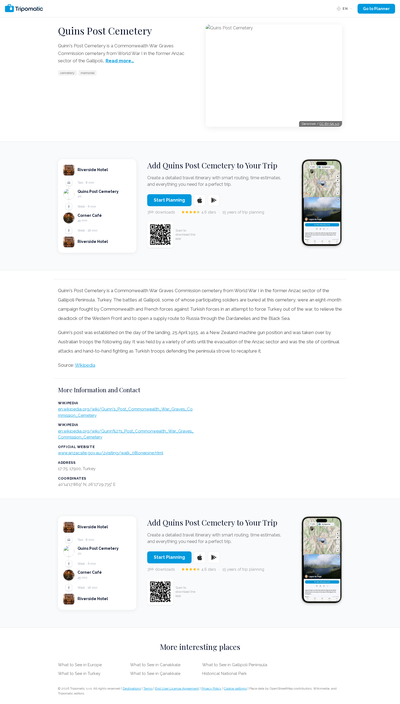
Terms (148, 688)
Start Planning (169, 200)
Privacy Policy (211, 688)
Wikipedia (85, 365)
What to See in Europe (80, 664)
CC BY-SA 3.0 (329, 124)
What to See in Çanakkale (155, 673)
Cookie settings (235, 688)
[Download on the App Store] (200, 200)
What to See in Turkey (79, 673)
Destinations (132, 688)
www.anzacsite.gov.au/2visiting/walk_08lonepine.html (110, 452)
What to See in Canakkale (155, 664)
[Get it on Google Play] (214, 200)
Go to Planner (376, 9)
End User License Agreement (177, 688)
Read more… (120, 60)
